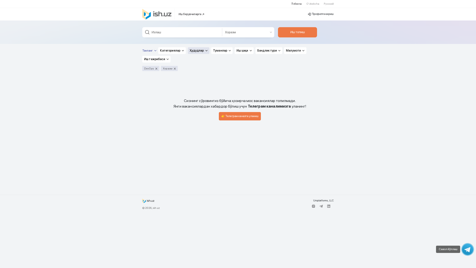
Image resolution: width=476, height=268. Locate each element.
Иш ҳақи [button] (243, 50)
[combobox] (182, 32)
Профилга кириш (322, 14)
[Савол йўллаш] (467, 249)
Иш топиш (297, 32)
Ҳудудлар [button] (197, 50)
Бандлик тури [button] (267, 50)
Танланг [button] (147, 50)
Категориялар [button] (170, 50)
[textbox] (182, 32)
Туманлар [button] (220, 50)
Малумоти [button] (293, 50)
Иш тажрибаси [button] (155, 59)
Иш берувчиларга (190, 14)
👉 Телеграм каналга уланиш (240, 116)
